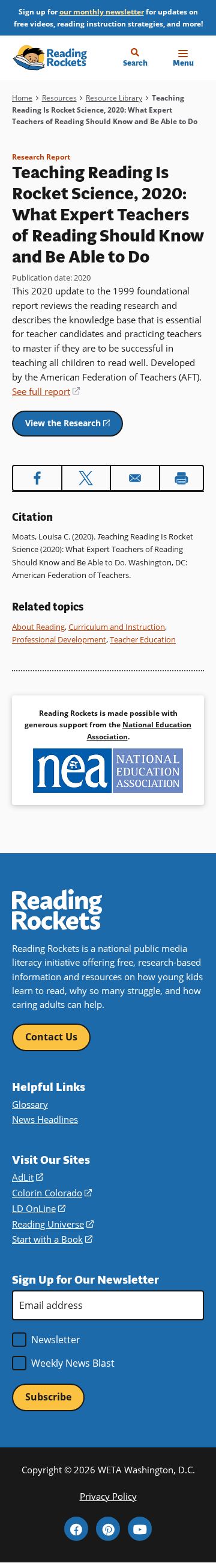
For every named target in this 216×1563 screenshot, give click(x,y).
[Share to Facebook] (37, 478)
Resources (59, 98)
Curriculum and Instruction (116, 626)
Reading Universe (53, 1224)
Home (22, 98)
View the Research (74, 426)
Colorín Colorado (52, 1193)
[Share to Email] (135, 478)
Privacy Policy (108, 1496)
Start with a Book (52, 1239)
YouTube (140, 1528)
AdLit (27, 1177)
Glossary (30, 1104)
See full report (46, 391)
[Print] (182, 478)
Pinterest (108, 1528)
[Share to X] (86, 478)
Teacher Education (143, 639)
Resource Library (114, 98)
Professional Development (59, 639)
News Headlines (45, 1119)
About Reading (38, 626)
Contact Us (51, 1036)
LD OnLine (38, 1208)
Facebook (76, 1528)
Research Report (41, 157)
